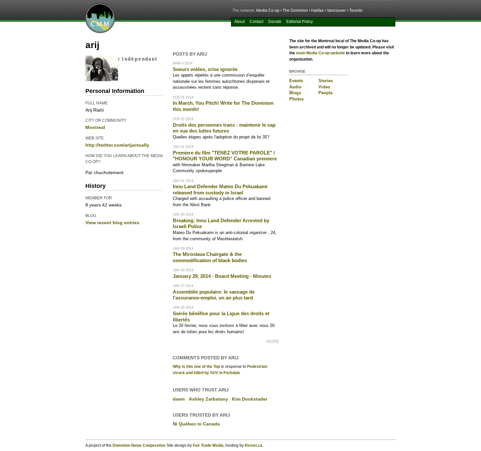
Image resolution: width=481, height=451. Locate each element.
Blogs (295, 92)
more (273, 341)
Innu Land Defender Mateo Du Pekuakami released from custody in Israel (220, 189)
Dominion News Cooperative (139, 445)
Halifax (317, 10)
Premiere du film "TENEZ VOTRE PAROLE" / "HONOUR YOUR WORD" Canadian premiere (225, 156)
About (239, 21)
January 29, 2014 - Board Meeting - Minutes (222, 276)
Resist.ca (253, 445)
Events (296, 80)
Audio (295, 86)
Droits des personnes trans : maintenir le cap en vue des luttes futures (224, 128)
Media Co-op (267, 10)
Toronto (356, 10)
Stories (325, 80)
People (325, 92)
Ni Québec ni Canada (196, 423)
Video (324, 86)
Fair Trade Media (208, 445)
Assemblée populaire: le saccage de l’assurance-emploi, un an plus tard (214, 295)
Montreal (95, 127)
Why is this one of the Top (196, 366)
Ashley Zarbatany (208, 399)
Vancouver (336, 10)
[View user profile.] (101, 79)
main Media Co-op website (320, 53)
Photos (296, 99)
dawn (179, 399)
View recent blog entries (112, 222)
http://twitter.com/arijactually (117, 145)
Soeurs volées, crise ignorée (205, 69)
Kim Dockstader (249, 399)
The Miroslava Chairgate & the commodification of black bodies (210, 257)
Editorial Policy (299, 21)
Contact (256, 21)
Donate (274, 21)
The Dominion (295, 10)
